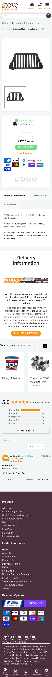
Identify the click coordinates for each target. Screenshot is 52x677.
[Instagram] (26, 637)
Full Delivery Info (26, 333)
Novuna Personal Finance (15, 574)
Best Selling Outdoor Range (17, 515)
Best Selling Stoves (12, 511)
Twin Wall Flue (9, 525)
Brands (6, 522)
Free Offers (8, 570)
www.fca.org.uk (26, 664)
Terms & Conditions (12, 584)
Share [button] (8, 479)
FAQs (5, 567)
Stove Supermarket (18, 642)
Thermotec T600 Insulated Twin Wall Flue (39, 382)
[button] (43, 479)
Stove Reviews (10, 577)
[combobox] (26, 15)
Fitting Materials (11, 378)
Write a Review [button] (27, 430)
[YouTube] (33, 637)
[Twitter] (6, 637)
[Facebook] (12, 637)
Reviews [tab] (7, 440)
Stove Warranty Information (16, 581)
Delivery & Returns (12, 563)
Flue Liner (7, 532)
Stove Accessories (12, 518)
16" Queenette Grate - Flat (13, 473)
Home (5, 23)
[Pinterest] (19, 637)
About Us (7, 553)
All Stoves (7, 508)
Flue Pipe (7, 529)
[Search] (48, 15)
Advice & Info (9, 556)
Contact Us (8, 560)
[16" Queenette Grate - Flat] (26, 63)
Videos (6, 588)
